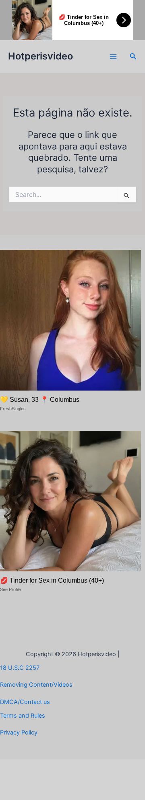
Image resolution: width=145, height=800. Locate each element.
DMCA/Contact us (25, 702)
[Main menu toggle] (113, 56)
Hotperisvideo (40, 56)
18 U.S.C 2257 (19, 667)
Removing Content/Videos (36, 684)
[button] (133, 56)
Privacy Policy (18, 732)
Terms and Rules (22, 715)
